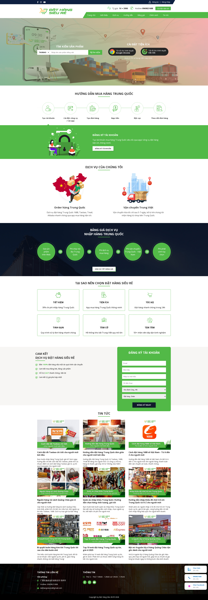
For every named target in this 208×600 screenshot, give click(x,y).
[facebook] (85, 582)
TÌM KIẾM (96, 52)
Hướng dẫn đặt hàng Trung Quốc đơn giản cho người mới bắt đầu (103, 453)
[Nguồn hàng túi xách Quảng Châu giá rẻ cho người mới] (58, 496)
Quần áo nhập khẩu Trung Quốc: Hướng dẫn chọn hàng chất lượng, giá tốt (102, 501)
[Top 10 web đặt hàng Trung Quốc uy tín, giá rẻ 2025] (104, 544)
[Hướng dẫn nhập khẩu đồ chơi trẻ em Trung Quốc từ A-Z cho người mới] (150, 496)
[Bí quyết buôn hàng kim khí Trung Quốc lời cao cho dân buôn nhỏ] (58, 544)
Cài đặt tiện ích (163, 8)
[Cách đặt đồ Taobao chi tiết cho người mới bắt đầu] (58, 449)
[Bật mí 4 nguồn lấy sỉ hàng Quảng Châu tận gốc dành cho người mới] (150, 544)
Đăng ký (155, 2)
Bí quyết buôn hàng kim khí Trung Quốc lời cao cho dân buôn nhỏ (57, 548)
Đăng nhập (166, 2)
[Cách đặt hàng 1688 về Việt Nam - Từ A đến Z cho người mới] (150, 449)
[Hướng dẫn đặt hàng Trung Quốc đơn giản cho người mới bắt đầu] (104, 449)
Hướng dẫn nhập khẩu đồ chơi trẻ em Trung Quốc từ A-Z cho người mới (147, 501)
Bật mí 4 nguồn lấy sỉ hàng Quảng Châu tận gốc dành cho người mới (149, 548)
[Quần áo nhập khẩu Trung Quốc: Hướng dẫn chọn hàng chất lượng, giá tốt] (104, 496)
